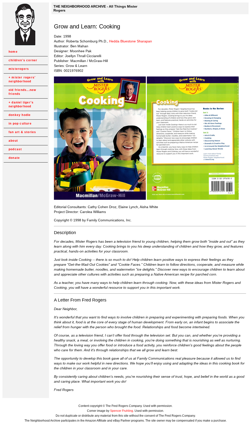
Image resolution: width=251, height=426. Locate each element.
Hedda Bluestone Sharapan (130, 41)
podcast (15, 149)
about (13, 140)
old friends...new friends (22, 92)
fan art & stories (22, 132)
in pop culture (20, 123)
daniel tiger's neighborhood (21, 104)
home (13, 51)
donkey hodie (20, 115)
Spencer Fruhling (121, 411)
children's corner (23, 60)
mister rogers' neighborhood (22, 79)
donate (14, 158)
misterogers (19, 69)
